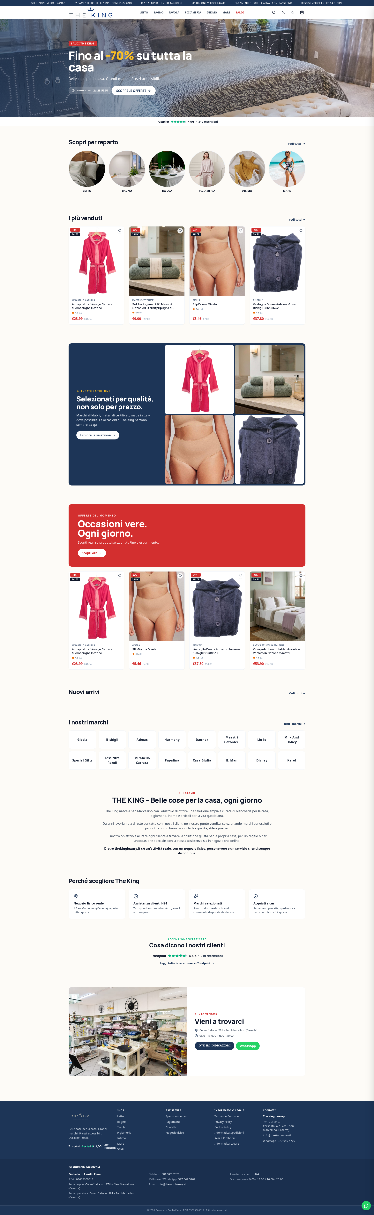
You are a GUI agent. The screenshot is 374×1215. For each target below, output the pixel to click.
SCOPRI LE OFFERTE (131, 91)
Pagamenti (173, 1122)
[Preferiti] (292, 12)
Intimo (121, 1138)
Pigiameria (124, 1132)
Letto (120, 1116)
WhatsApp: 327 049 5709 (279, 1141)
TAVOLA (174, 12)
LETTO (144, 12)
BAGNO (158, 12)
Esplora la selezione (95, 435)
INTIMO (212, 12)
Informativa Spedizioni (229, 1132)
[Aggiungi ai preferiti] (120, 230)
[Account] (283, 12)
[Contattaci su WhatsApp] (366, 1205)
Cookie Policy (222, 1127)
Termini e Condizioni (227, 1116)
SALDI (240, 12)
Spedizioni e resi (176, 1116)
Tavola (121, 1127)
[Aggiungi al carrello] (119, 290)
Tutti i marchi (293, 724)
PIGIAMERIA (193, 12)
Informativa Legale (226, 1143)
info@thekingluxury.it (277, 1135)
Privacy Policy (223, 1122)
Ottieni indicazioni (214, 1045)
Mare (120, 1143)
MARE (226, 12)
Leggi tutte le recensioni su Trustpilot (185, 963)
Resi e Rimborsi (224, 1138)
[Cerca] (273, 12)
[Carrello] (301, 12)
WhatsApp (248, 1046)
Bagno (121, 1122)
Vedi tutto (295, 144)
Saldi (120, 1149)
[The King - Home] (91, 12)
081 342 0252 (170, 1174)
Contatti (171, 1127)
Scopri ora (89, 553)
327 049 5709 (186, 1179)
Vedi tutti (295, 219)
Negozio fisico (175, 1132)
